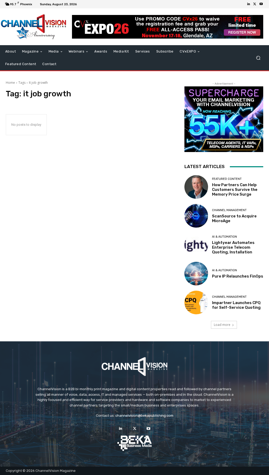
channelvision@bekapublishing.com (144, 415)
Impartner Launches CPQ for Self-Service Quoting (236, 305)
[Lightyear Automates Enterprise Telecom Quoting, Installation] (196, 245)
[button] (258, 58)
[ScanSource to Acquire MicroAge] (196, 216)
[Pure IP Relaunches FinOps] (196, 273)
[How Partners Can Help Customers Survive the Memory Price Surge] (196, 187)
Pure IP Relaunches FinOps (237, 276)
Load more (222, 324)
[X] (255, 4)
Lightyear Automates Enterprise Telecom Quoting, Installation (233, 247)
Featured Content (227, 179)
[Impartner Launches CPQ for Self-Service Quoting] (196, 302)
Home (10, 82)
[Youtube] (261, 4)
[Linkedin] (248, 4)
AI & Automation (224, 236)
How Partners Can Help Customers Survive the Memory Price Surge (234, 189)
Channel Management (229, 210)
